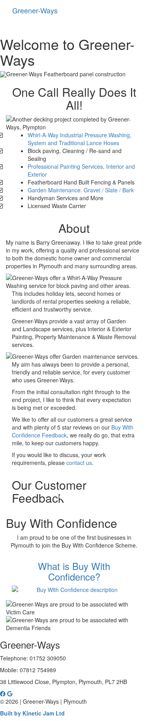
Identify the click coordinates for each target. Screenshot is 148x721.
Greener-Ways (35, 10)
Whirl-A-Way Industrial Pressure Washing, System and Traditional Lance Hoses (79, 139)
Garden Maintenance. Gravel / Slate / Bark (81, 190)
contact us (79, 463)
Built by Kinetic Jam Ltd (32, 713)
